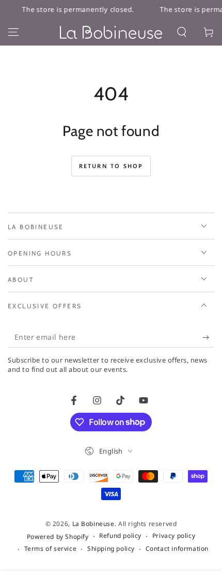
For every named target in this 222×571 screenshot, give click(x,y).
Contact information (177, 549)
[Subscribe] (208, 337)
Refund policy (120, 536)
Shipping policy (111, 549)
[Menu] (13, 32)
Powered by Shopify (58, 537)
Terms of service (50, 549)
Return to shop (111, 166)
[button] (181, 32)
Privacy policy (173, 536)
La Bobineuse (93, 523)
